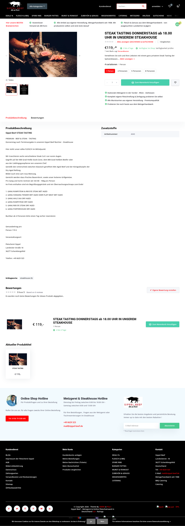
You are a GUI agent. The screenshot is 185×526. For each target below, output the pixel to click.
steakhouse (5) (26, 278)
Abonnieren (170, 425)
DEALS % (9, 15)
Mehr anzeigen (126, 59)
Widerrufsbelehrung (14, 466)
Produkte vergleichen (72, 469)
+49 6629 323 (70, 422)
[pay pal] (169, 507)
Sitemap (9, 484)
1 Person (110, 71)
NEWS (169, 15)
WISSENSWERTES (108, 15)
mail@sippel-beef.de (73, 426)
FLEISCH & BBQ (22, 15)
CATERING (123, 15)
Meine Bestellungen (71, 459)
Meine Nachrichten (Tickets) (74, 462)
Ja (91, 521)
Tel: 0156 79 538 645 (17, 418)
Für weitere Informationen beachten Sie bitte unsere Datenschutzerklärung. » (141, 521)
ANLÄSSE (146, 15)
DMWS (102, 507)
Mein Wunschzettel (71, 466)
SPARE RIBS (36, 15)
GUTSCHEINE (158, 15)
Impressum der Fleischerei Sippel (20, 459)
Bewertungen (37, 117)
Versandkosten (123, 51)
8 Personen (150, 71)
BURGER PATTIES (51, 15)
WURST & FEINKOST (69, 15)
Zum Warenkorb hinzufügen (147, 82)
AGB (7, 462)
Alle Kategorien (36, 6)
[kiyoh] (160, 507)
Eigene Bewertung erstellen (164, 290)
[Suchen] (143, 6)
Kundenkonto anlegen (72, 455)
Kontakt (9, 480)
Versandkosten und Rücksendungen (21, 477)
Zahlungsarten (12, 473)
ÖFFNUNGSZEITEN (13, 488)
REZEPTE (178, 15)
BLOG (8, 455)
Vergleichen (165, 42)
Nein (102, 521)
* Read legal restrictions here (134, 431)
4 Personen (122, 71)
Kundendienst (105, 6)
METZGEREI (135, 15)
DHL (177, 507)
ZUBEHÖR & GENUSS (89, 15)
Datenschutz (11, 469)
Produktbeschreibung (16, 117)
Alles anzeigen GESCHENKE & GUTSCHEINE (135, 42)
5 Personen (136, 71)
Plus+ (109, 507)
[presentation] (6, 55)
